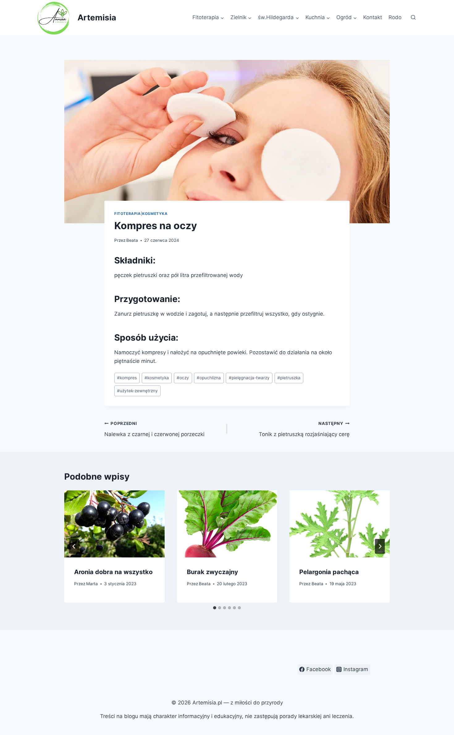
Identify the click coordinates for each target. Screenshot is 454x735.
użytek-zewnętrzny (137, 390)
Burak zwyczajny (212, 572)
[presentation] (114, 523)
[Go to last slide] (74, 546)
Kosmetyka (154, 213)
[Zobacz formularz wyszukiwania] (413, 17)
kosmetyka (157, 377)
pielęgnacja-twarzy (249, 377)
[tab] (214, 607)
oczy (183, 377)
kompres (127, 377)
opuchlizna (209, 377)
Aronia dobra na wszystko (113, 572)
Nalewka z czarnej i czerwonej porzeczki (154, 429)
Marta (92, 583)
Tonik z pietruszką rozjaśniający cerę (304, 429)
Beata (132, 240)
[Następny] (380, 546)
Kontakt (372, 17)
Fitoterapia (127, 213)
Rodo (395, 17)
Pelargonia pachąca (329, 572)
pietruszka (289, 377)
